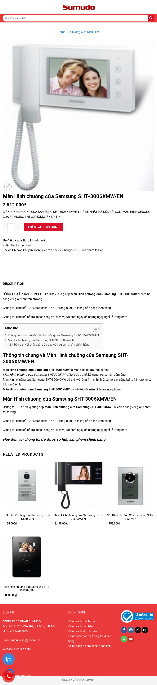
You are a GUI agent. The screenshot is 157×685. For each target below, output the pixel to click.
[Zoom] (8, 186)
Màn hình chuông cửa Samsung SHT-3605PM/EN (27, 588)
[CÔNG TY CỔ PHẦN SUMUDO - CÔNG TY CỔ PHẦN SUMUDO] (78, 7)
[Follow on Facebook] (124, 630)
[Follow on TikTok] (138, 630)
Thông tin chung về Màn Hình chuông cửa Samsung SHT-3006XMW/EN (53, 335)
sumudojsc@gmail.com (25, 640)
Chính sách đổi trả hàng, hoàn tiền (89, 646)
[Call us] (124, 639)
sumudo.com (22, 649)
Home (61, 32)
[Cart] (151, 7)
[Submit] (151, 18)
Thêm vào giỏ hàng (44, 227)
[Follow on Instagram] (131, 630)
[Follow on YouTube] (131, 639)
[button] (94, 329)
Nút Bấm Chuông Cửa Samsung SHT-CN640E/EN (27, 517)
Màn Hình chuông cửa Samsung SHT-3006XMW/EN (41, 340)
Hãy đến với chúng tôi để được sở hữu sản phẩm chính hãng (51, 344)
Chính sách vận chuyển (82, 631)
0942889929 (20, 631)
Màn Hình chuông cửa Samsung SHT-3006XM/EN (78, 517)
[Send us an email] (145, 630)
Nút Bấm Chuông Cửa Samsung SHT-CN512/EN (130, 517)
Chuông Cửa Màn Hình (85, 32)
